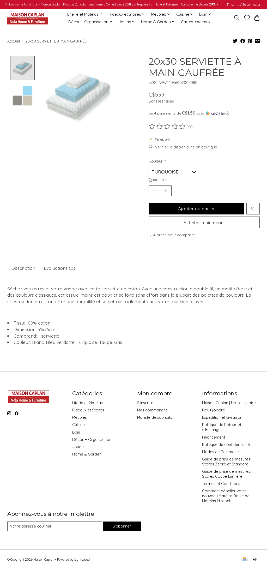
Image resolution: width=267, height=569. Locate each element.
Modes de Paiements (221, 451)
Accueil (13, 41)
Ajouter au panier (196, 208)
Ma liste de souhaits (154, 417)
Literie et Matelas (87, 402)
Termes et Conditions (221, 483)
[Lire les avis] (168, 126)
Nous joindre (213, 410)
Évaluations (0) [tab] (59, 268)
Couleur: (157, 161)
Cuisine (78, 424)
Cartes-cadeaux (195, 21)
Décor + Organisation (91, 439)
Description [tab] (23, 268)
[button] (204, 113)
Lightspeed (82, 559)
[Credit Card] (244, 559)
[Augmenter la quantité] (165, 190)
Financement (213, 437)
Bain (76, 432)
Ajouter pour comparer (174, 234)
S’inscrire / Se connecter (243, 5)
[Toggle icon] (236, 18)
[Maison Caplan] (27, 18)
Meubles (79, 417)
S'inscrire (145, 402)
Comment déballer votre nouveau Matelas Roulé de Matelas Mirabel (226, 495)
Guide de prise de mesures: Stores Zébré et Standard (226, 461)
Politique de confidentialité (226, 444)
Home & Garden (86, 454)
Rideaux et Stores (88, 410)
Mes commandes (152, 410)
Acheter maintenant (204, 222)
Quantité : (157, 179)
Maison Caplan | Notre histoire (229, 402)
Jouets (78, 446)
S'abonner (122, 526)
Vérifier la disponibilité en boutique (186, 147)
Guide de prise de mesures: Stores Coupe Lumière (226, 474)
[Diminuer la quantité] (154, 190)
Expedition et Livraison (222, 417)
